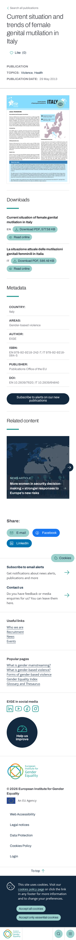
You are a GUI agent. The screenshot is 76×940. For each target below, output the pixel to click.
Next (69, 467)
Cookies (65, 558)
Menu (70, 934)
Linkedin (10, 709)
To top (35, 871)
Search (59, 934)
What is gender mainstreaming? (29, 665)
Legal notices (19, 824)
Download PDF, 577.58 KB (37, 229)
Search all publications (24, 7)
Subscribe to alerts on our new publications (38, 398)
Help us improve (22, 737)
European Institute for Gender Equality (12, 934)
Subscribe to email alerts (25, 567)
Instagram (35, 709)
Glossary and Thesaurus (23, 684)
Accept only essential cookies (38, 917)
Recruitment (15, 632)
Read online (22, 237)
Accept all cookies (31, 908)
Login (14, 856)
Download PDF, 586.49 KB (36, 260)
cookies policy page (31, 889)
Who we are (15, 627)
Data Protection (21, 835)
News (10, 636)
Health (38, 72)
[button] (18, 533)
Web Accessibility (22, 814)
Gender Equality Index (22, 679)
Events (11, 641)
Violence (27, 72)
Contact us (15, 587)
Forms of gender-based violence (29, 674)
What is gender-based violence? (28, 670)
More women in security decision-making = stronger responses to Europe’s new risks (35, 488)
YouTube (18, 709)
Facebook (27, 709)
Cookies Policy (20, 845)
